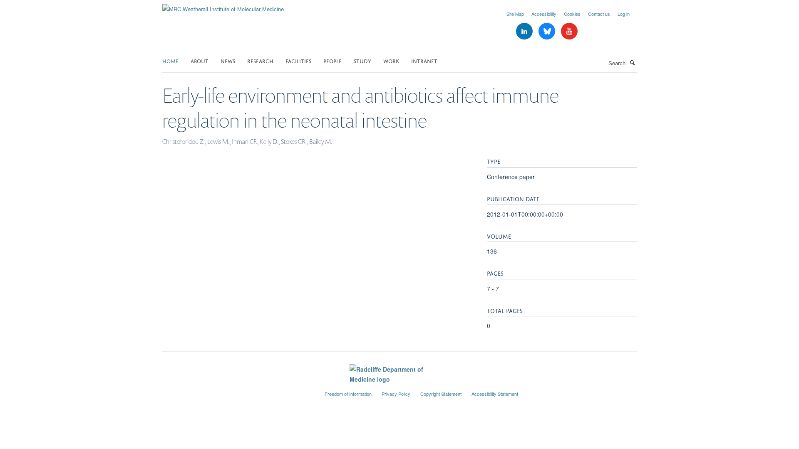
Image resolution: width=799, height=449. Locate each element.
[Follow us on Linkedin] (525, 31)
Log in (624, 13)
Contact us (599, 13)
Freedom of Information (348, 393)
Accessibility (543, 13)
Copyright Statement (441, 393)
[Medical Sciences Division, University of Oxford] (237, 390)
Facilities (298, 60)
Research (260, 60)
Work (391, 60)
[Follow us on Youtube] (569, 31)
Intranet (424, 60)
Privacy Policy (396, 393)
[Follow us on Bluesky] (547, 31)
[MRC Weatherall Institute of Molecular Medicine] (223, 6)
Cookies (572, 13)
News (228, 60)
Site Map (515, 13)
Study (362, 60)
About (199, 60)
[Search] (632, 62)
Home (170, 60)
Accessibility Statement (494, 393)
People (332, 60)
